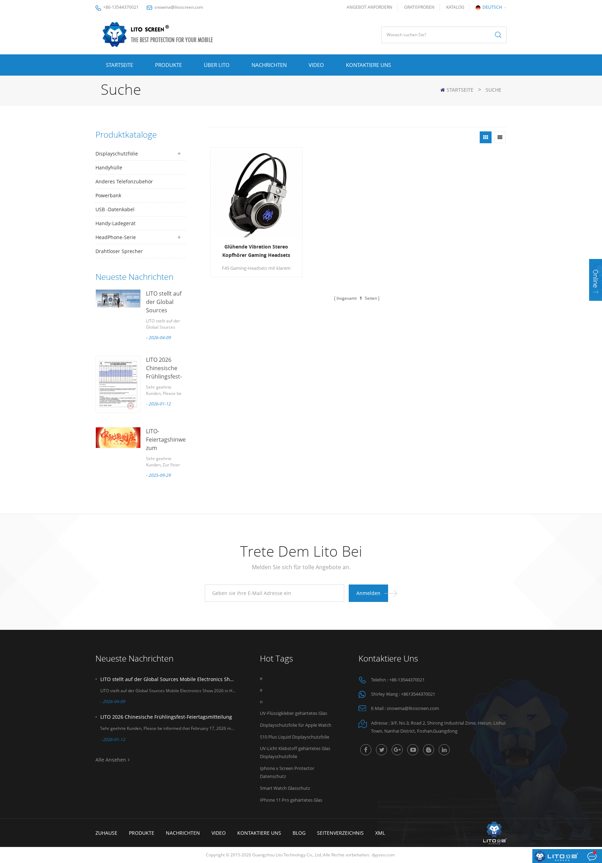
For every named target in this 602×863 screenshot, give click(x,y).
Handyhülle (108, 167)
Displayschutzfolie (116, 153)
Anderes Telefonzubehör (124, 181)
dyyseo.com (383, 855)
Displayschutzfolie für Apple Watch (295, 725)
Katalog (455, 7)
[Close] (595, 305)
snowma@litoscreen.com (178, 7)
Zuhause (106, 833)
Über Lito (217, 64)
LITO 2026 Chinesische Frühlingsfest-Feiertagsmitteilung (166, 716)
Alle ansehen (110, 759)
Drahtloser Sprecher (119, 251)
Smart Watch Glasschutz (285, 788)
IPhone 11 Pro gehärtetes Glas (291, 800)
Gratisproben (419, 7)
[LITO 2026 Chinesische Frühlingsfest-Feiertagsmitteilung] (118, 384)
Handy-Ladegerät (115, 223)
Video (316, 64)
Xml (380, 833)
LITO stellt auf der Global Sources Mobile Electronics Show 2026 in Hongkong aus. (168, 679)
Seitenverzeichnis (340, 833)
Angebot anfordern (369, 7)
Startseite (119, 64)
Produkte (168, 64)
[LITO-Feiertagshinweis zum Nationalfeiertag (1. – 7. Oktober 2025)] (118, 437)
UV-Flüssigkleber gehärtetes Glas (293, 713)
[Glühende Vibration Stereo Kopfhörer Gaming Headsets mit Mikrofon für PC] (256, 193)
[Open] (595, 280)
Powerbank (108, 195)
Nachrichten (269, 64)
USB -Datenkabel (114, 209)
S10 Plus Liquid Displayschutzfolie (294, 737)
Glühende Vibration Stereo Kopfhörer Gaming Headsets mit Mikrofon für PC (256, 251)
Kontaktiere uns (368, 64)
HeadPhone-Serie (115, 237)
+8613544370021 (418, 694)
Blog (299, 833)
